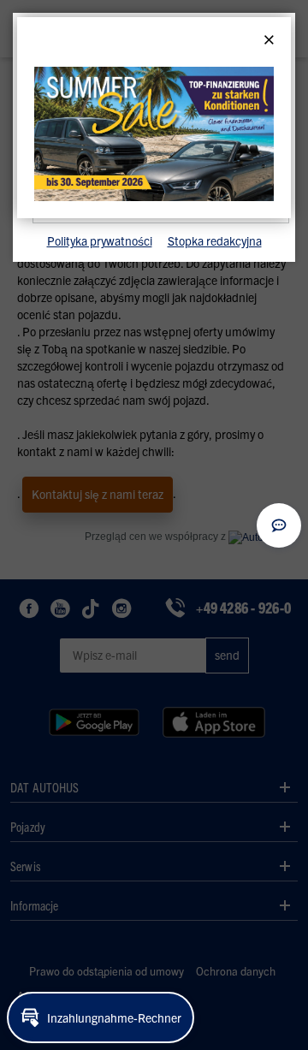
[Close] (269, 40)
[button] (279, 525)
